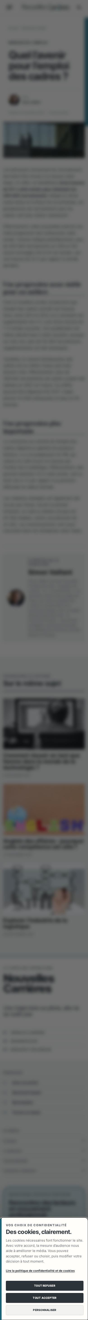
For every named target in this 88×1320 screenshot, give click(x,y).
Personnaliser (44, 1310)
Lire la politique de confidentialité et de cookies (40, 1270)
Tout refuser (44, 1285)
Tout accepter (44, 1297)
